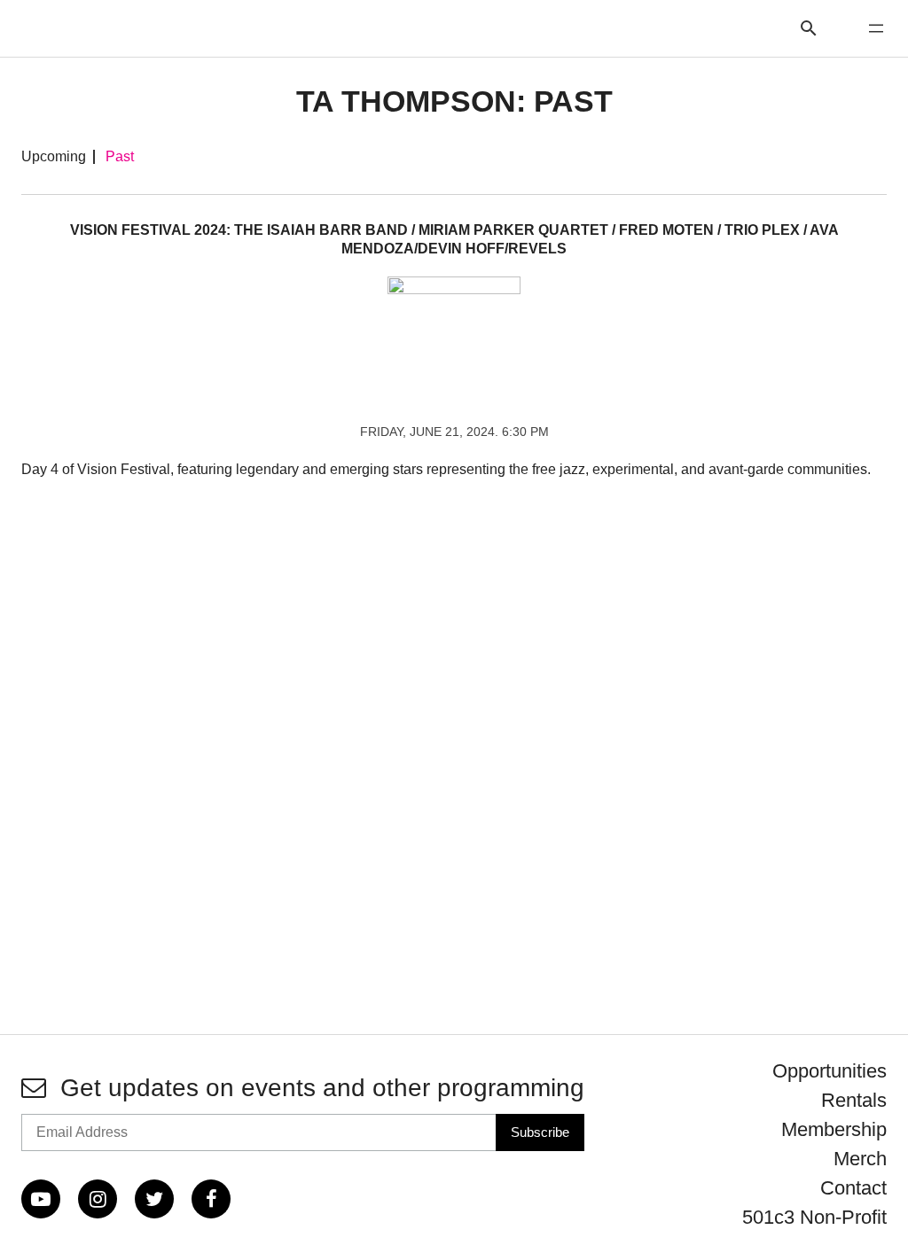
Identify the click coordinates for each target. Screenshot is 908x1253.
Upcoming (53, 157)
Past (120, 157)
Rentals (854, 1100)
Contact (853, 1188)
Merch (860, 1159)
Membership (834, 1129)
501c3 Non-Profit (814, 1217)
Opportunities (829, 1071)
